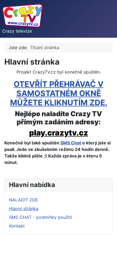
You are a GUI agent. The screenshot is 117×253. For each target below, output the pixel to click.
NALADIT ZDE (23, 200)
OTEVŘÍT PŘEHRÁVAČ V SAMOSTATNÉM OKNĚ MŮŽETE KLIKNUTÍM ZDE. (58, 93)
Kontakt (17, 226)
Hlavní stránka (23, 208)
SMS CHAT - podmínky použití (40, 217)
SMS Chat (70, 143)
